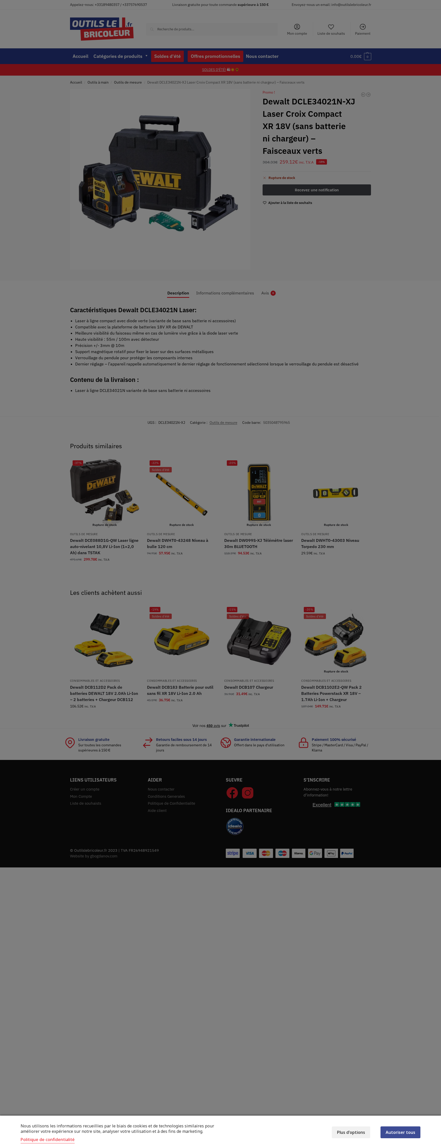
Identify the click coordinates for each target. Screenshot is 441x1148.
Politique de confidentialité (48, 1139)
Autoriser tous (400, 1132)
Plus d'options (351, 1132)
